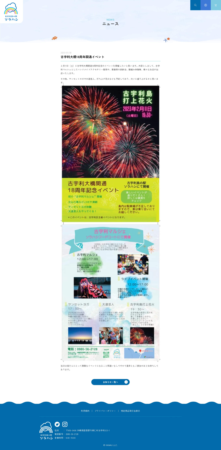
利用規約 (85, 410)
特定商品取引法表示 (130, 410)
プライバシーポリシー (105, 410)
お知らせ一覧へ (110, 382)
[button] (195, 5)
